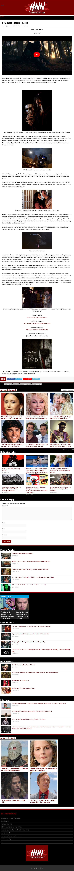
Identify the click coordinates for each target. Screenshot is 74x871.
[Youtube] (40, 868)
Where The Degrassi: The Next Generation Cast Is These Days (11, 417)
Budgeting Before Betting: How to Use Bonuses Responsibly (28, 642)
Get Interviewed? (5, 833)
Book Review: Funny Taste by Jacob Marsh (23, 665)
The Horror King (25, 384)
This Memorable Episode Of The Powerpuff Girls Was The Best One (7, 615)
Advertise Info (5, 821)
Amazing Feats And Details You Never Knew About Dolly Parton (36, 417)
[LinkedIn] (39, 868)
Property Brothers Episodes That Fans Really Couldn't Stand (37, 445)
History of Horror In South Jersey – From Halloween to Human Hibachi (31, 561)
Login (2, 842)
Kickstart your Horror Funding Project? (11, 827)
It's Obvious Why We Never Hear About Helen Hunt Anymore (43, 769)
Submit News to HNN (6, 824)
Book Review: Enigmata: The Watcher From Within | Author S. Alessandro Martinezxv (35, 672)
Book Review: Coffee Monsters (20, 680)
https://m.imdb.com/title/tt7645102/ (37, 317)
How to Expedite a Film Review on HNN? (12, 836)
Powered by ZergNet (68, 450)
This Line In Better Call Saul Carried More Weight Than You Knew (42, 801)
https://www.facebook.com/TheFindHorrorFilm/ (37, 323)
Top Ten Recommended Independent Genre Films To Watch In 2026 (30, 634)
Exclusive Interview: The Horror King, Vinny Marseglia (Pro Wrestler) (60, 488)
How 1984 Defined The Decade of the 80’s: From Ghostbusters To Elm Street (33, 577)
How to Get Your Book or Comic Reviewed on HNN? (15, 830)
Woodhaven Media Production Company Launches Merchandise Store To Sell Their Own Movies (37, 489)
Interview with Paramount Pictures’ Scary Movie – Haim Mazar (29, 719)
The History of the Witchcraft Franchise (22, 553)
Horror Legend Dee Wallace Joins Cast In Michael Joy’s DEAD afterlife (60, 470)
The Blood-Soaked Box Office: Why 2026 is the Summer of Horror (30, 569)
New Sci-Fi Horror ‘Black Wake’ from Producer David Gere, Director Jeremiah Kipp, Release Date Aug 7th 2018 (36, 471)
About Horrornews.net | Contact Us (10, 818)
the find (16, 384)
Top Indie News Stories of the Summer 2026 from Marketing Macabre (31, 626)
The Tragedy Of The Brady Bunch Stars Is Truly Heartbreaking (12, 445)
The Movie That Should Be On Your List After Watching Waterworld (14, 769)
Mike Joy (6, 26)
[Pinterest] (37, 868)
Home (2, 16)
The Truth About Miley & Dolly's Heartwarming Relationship (60, 417)
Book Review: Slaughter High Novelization (23, 688)
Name (4, 523)
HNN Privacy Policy (6, 839)
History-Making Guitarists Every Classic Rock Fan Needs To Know (60, 445)
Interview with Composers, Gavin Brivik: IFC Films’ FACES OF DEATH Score (32, 711)
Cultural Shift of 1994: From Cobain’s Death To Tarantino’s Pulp (29, 585)
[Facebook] (33, 868)
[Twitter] (35, 868)
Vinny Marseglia (37, 384)
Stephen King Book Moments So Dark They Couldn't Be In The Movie (22, 615)
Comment (5, 505)
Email (3, 529)
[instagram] (42, 868)
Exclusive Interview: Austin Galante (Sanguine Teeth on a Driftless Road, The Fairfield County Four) (39, 703)
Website (4, 535)
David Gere (8, 384)
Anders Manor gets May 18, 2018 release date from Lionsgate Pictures (11, 488)
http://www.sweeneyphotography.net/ (37, 329)
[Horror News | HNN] (37, 7)
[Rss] (31, 868)
